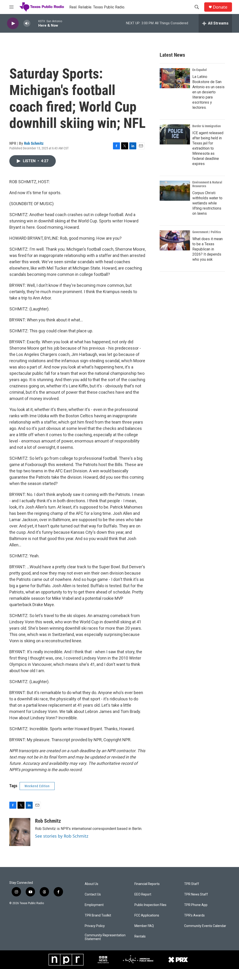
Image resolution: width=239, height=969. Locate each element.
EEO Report (142, 894)
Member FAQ (144, 926)
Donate (220, 7)
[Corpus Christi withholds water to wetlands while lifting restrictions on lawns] (175, 191)
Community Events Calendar (205, 926)
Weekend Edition (37, 786)
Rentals (140, 936)
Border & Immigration (206, 126)
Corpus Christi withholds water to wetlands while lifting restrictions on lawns (207, 203)
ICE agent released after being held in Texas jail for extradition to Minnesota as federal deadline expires (207, 148)
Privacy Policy (95, 926)
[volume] (27, 23)
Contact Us (93, 894)
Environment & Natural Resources (207, 184)
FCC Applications (146, 915)
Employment (94, 905)
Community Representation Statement (105, 937)
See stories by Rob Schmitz (61, 836)
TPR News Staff (196, 894)
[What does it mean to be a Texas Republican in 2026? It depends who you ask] (175, 240)
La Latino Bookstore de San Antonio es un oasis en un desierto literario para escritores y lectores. (208, 92)
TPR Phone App (195, 905)
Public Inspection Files (150, 905)
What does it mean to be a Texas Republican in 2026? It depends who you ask (207, 249)
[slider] (34, 23)
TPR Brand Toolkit (98, 915)
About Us (91, 884)
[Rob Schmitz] (19, 832)
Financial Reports (147, 884)
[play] (13, 23)
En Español (199, 70)
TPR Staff (191, 884)
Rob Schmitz (34, 143)
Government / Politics (206, 232)
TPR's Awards (194, 915)
